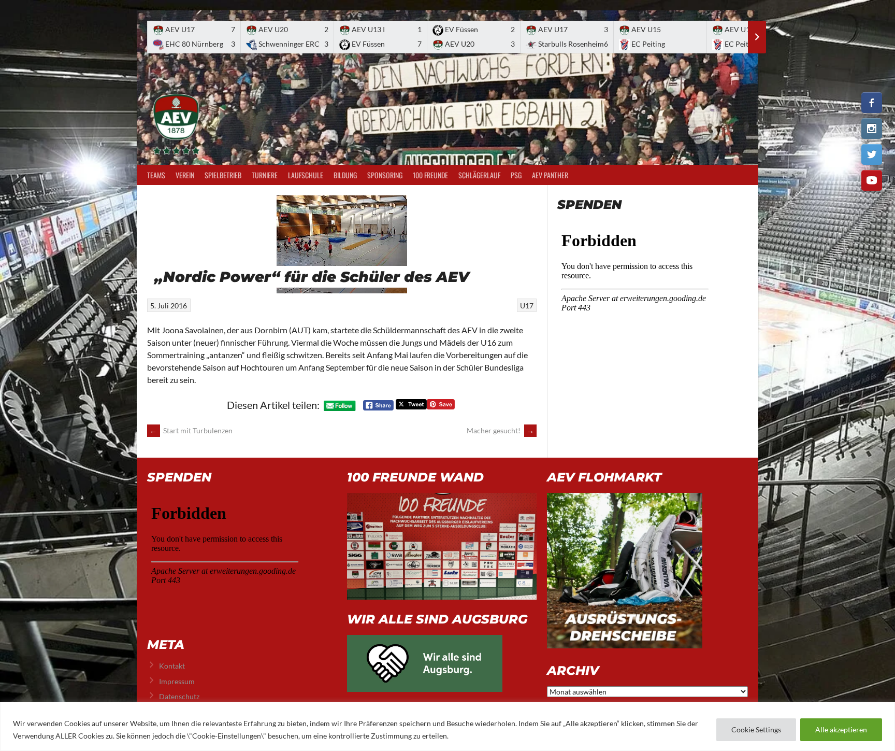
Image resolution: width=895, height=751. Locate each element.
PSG (516, 174)
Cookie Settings (756, 729)
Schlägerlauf (479, 174)
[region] (447, 726)
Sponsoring (384, 174)
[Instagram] (871, 128)
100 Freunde (430, 174)
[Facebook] (871, 102)
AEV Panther (550, 174)
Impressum (177, 681)
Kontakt (172, 665)
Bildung (345, 174)
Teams (156, 174)
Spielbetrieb (223, 174)
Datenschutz (179, 696)
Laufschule (305, 174)
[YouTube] (871, 180)
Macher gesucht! (500, 430)
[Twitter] (871, 154)
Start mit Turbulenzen (191, 430)
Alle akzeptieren (841, 729)
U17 (526, 305)
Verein (185, 174)
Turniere (265, 174)
